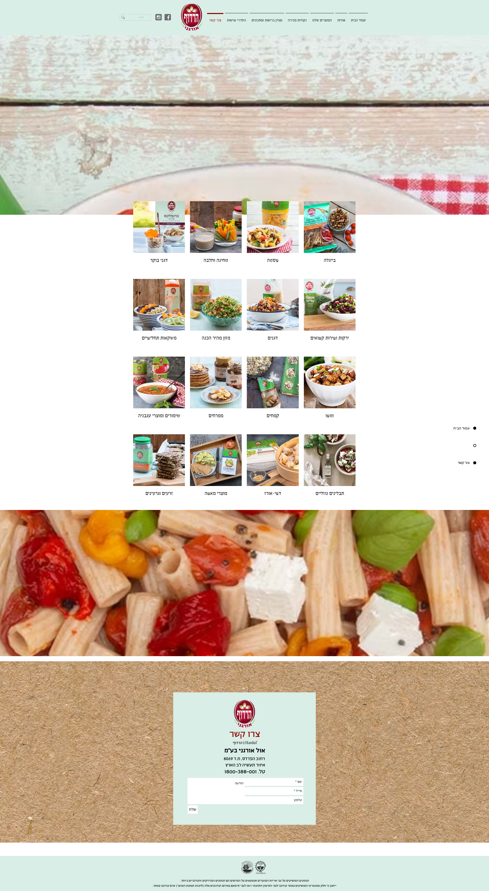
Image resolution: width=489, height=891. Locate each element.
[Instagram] (158, 17)
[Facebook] (168, 17)
